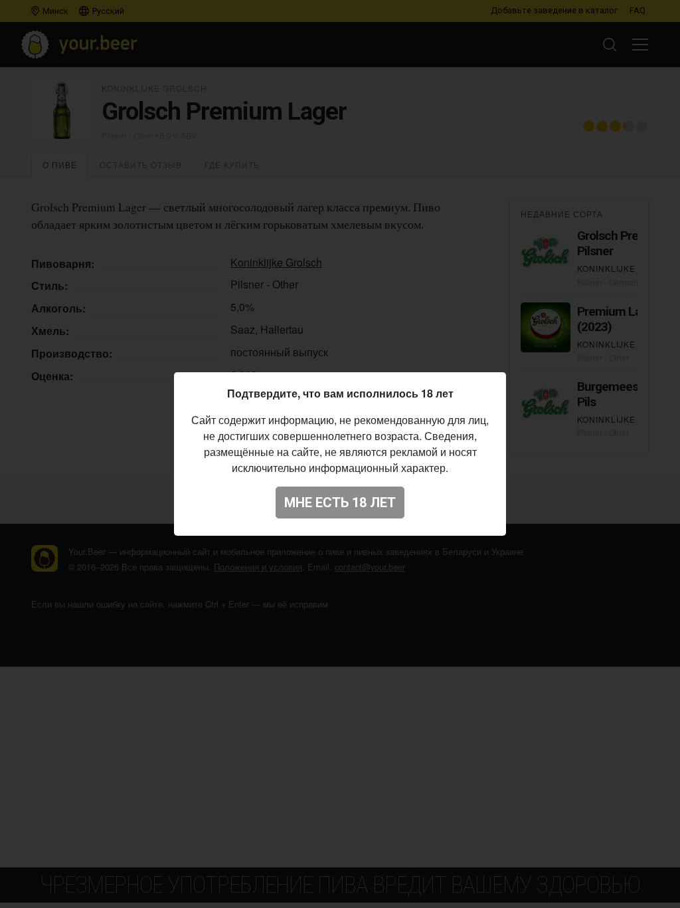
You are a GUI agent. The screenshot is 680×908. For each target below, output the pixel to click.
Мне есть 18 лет (340, 503)
